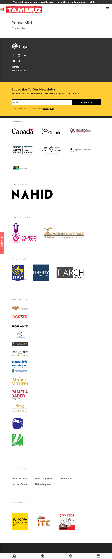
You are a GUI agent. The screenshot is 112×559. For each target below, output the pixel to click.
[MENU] (98, 556)
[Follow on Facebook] (14, 55)
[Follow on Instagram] (19, 55)
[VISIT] (42, 556)
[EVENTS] (14, 556)
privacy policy (48, 109)
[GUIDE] (70, 556)
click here (93, 2)
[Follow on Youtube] (14, 61)
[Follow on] (19, 61)
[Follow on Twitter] (25, 55)
